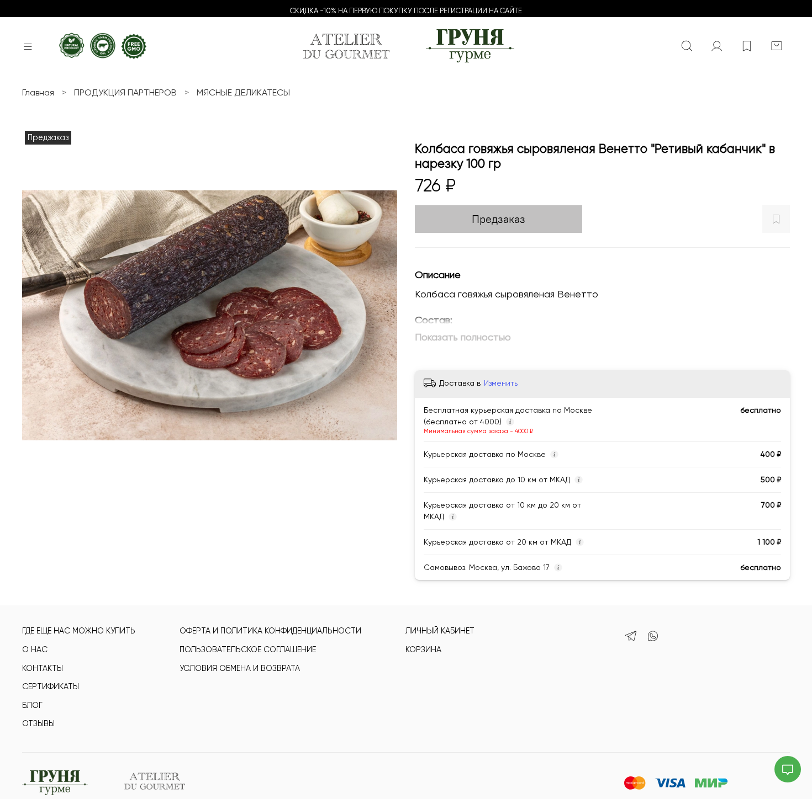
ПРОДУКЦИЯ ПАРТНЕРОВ (125, 92)
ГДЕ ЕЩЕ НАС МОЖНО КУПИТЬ (78, 630)
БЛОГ (32, 705)
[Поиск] (687, 46)
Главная (38, 92)
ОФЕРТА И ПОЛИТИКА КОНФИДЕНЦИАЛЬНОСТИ (270, 630)
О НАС (35, 649)
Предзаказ (498, 219)
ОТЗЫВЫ (38, 723)
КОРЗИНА (423, 649)
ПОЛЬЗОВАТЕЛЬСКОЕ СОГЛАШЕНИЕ (248, 649)
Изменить (501, 383)
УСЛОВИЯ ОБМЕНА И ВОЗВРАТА (240, 668)
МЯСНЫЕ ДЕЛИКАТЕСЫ (243, 92)
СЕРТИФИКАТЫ (50, 686)
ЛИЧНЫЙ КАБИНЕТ (439, 630)
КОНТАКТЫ (42, 668)
